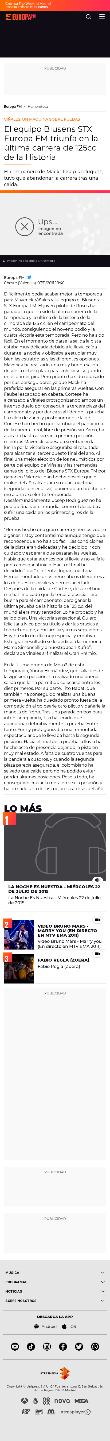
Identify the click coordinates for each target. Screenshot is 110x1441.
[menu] (102, 15)
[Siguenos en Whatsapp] (95, 1349)
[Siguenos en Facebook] (63, 1349)
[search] (88, 17)
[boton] (80, 1272)
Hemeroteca (38, 107)
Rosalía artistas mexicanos (26, 7)
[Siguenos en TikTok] (31, 1349)
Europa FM (13, 107)
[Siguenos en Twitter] (79, 1349)
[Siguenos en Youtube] (15, 1349)
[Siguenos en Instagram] (47, 1349)
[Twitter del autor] (29, 277)
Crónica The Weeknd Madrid (28, 4)
